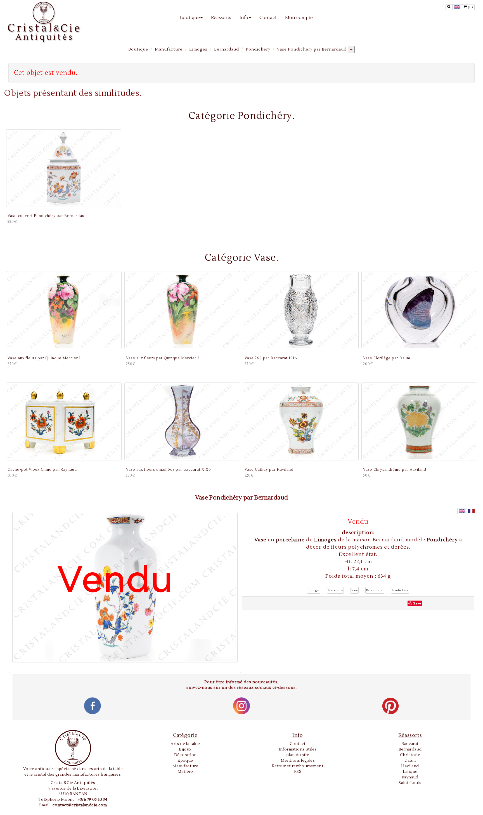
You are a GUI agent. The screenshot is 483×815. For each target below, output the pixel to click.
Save (417, 603)
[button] (313, 590)
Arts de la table (185, 743)
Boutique (190, 17)
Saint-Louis (410, 782)
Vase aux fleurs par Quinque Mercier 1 (44, 358)
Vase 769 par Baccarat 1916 (271, 358)
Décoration (185, 754)
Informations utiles (298, 749)
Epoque (185, 760)
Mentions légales (298, 760)
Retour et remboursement (297, 766)
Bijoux (185, 749)
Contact (268, 17)
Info (244, 17)
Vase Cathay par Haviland (269, 469)
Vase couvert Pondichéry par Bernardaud (47, 216)
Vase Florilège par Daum (386, 358)
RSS (297, 771)
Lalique (410, 771)
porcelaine (291, 540)
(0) (470, 7)
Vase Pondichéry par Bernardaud (312, 49)
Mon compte (299, 17)
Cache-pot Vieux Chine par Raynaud (42, 469)
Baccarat (409, 743)
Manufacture (169, 49)
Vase (261, 540)
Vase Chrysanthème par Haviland (394, 469)
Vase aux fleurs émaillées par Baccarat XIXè (168, 469)
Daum (410, 760)
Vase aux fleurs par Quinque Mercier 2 (163, 358)
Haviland (410, 766)
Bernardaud (226, 49)
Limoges (198, 49)
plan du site (297, 754)
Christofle (410, 754)
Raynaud (410, 777)
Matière (185, 771)
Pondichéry (258, 49)
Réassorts (221, 17)
